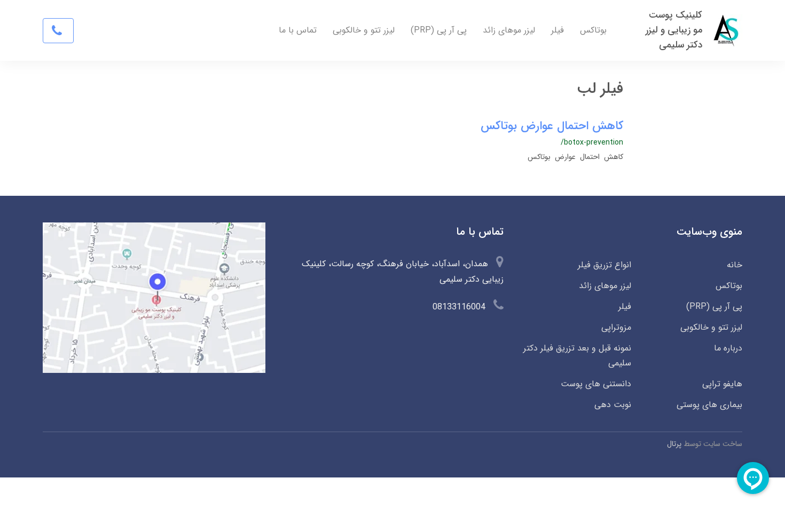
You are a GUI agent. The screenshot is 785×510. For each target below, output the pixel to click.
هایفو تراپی (722, 384)
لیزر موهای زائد (509, 30)
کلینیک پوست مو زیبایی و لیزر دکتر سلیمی (674, 30)
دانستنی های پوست (596, 384)
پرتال (674, 444)
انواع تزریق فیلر (604, 265)
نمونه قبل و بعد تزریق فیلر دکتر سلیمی (577, 355)
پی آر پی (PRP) (439, 30)
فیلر (557, 30)
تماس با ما (298, 30)
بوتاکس (593, 30)
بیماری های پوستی (709, 404)
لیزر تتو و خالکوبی (364, 30)
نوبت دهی (612, 404)
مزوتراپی (616, 327)
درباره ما (728, 348)
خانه (734, 265)
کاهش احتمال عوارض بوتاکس (552, 126)
